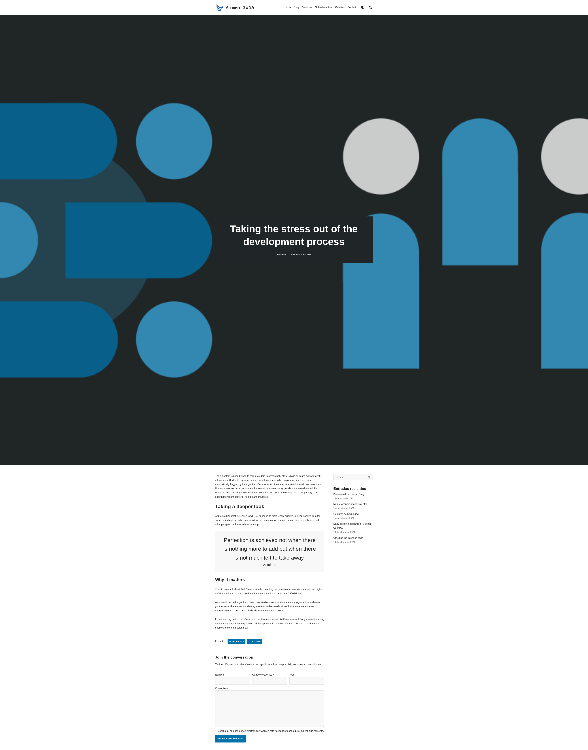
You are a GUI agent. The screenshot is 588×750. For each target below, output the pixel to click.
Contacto (352, 7)
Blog (296, 7)
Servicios (307, 7)
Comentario (222, 688)
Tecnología (255, 641)
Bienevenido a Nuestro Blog (348, 494)
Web (291, 674)
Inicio (288, 7)
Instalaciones (236, 641)
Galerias (339, 7)
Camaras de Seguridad (346, 514)
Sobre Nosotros (323, 7)
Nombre (220, 674)
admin (283, 254)
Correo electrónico (263, 674)
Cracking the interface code (348, 538)
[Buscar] (370, 7)
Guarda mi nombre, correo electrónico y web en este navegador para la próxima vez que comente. (271, 731)
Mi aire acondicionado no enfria (350, 504)
